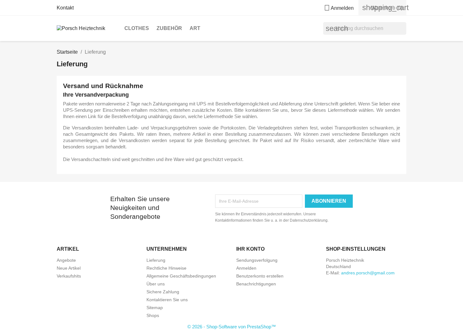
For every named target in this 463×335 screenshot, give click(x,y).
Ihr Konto (250, 249)
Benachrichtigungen (256, 283)
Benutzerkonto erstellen (259, 275)
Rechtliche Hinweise (166, 268)
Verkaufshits (69, 275)
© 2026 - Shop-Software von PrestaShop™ (231, 326)
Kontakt (65, 7)
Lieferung (155, 260)
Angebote (66, 260)
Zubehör (169, 28)
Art (195, 28)
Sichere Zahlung (162, 291)
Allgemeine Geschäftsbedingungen (181, 275)
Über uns (155, 283)
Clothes (136, 28)
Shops (152, 315)
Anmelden (246, 268)
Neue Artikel (69, 268)
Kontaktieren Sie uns (167, 299)
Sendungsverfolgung (256, 260)
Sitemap (154, 307)
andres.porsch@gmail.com (368, 272)
